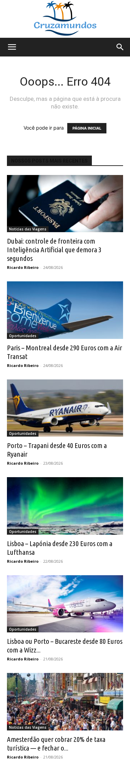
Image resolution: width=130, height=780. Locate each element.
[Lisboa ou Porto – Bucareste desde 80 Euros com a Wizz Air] (65, 603)
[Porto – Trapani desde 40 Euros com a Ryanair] (65, 408)
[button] (12, 47)
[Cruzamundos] (65, 19)
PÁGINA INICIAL (86, 128)
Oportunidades (22, 335)
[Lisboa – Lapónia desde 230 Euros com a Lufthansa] (65, 505)
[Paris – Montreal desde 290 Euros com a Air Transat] (65, 310)
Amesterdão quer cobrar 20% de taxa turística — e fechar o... (56, 743)
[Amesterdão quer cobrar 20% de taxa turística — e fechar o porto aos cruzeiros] (65, 701)
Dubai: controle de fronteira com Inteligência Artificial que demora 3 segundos (54, 249)
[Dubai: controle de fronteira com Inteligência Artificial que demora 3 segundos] (65, 203)
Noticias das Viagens (27, 229)
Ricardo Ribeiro (22, 267)
